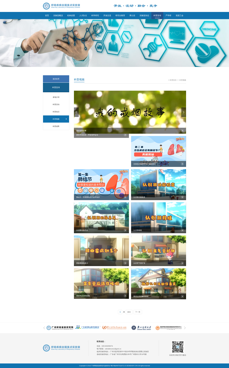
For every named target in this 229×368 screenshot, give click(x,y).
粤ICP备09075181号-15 (118, 366)
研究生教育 (120, 15)
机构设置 (71, 15)
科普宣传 (157, 15)
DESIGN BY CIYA (132, 366)
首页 (47, 15)
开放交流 (107, 15)
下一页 (137, 312)
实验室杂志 (144, 15)
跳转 (129, 312)
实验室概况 (58, 15)
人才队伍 (83, 15)
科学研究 (95, 15)
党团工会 (179, 15)
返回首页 (56, 79)
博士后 (132, 15)
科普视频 (182, 80)
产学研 (168, 15)
